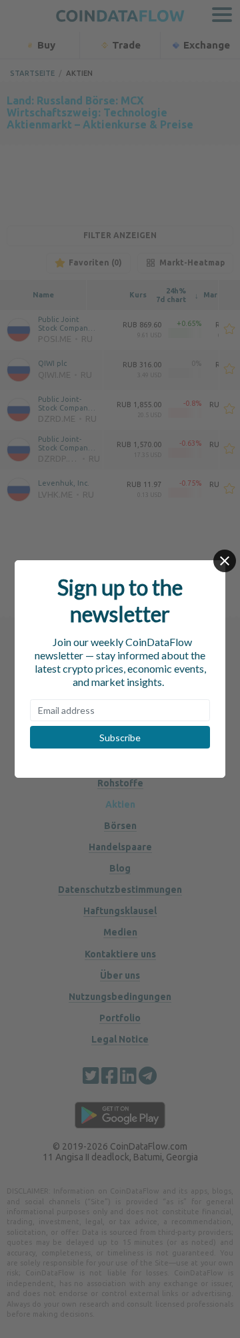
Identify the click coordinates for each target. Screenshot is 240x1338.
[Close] (224, 561)
